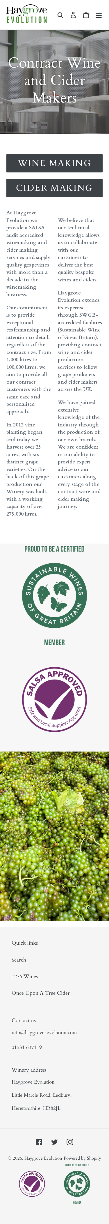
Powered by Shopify (82, 1158)
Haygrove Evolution (43, 1158)
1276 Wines (25, 976)
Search (19, 960)
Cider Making (54, 188)
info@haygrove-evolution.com (44, 1032)
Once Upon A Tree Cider (41, 993)
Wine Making (54, 163)
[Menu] (98, 15)
